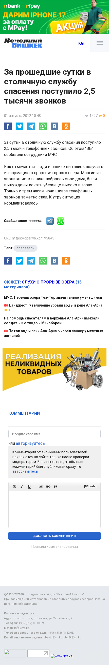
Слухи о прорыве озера (48, 282)
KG (81, 43)
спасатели (25, 248)
